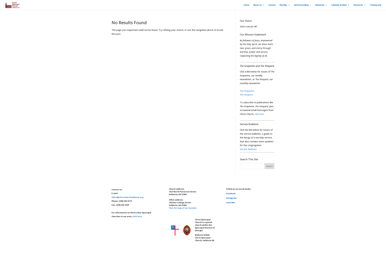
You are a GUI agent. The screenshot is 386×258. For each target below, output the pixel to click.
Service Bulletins (248, 149)
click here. (260, 113)
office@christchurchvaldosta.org (127, 197)
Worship (283, 5)
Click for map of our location (182, 208)
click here (137, 216)
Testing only (375, 5)
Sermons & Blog (301, 5)
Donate (272, 5)
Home (246, 5)
